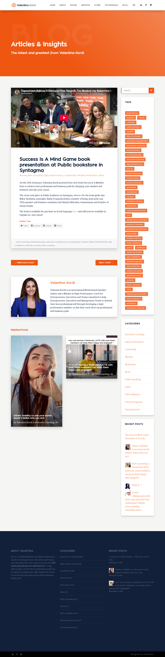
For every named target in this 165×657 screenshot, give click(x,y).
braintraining (132, 113)
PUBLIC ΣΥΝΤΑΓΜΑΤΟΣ (98, 242)
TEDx (129, 289)
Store (97, 5)
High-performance (53, 175)
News (101, 175)
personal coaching (135, 224)
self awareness (133, 266)
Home (52, 5)
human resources (134, 183)
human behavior (134, 173)
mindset (84, 242)
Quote (128, 386)
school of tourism (134, 252)
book (18, 242)
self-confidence (133, 257)
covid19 (130, 131)
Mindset (81, 175)
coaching (25, 242)
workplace (131, 303)
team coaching (48, 245)
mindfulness (132, 192)
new (128, 215)
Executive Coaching (32, 175)
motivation (131, 206)
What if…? (137, 485)
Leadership (70, 175)
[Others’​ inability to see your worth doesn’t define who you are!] (128, 447)
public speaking (133, 243)
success (37, 245)
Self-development (134, 402)
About (63, 5)
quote (129, 247)
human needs (133, 178)
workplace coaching (135, 308)
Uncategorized (132, 409)
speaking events (134, 275)
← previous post (24, 263)
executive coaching (54, 242)
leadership (75, 242)
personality (132, 234)
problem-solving (134, 238)
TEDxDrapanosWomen (136, 294)
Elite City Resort (134, 136)
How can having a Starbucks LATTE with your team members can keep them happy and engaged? (91, 367)
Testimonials (111, 5)
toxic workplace (134, 299)
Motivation (91, 175)
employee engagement (137, 141)
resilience (141, 247)
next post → (106, 263)
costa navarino (133, 127)
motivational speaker (136, 210)
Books (73, 5)
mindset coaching (134, 201)
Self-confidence (132, 394)
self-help (29, 245)
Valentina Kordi (62, 282)
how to (67, 242)
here (75, 211)
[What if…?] (128, 486)
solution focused (134, 271)
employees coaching (136, 145)
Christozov (148, 654)
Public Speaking (133, 379)
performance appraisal (137, 220)
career (142, 118)
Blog (125, 5)
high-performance (134, 164)
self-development (134, 261)
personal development (137, 229)
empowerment (133, 150)
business (130, 118)
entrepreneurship (37, 242)
